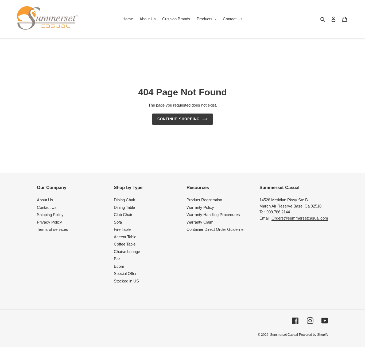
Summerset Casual (284, 335)
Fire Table (122, 229)
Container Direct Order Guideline (215, 229)
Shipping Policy (50, 214)
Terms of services (52, 229)
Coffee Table (124, 244)
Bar (117, 259)
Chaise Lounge (127, 251)
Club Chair (123, 214)
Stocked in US (126, 281)
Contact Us (47, 207)
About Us (45, 200)
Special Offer (125, 273)
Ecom (119, 266)
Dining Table (124, 207)
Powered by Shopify (313, 335)
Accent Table (125, 237)
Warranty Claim (200, 222)
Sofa (118, 222)
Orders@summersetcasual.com (299, 218)
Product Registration (204, 200)
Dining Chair (124, 200)
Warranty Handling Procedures (213, 214)
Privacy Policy (49, 222)
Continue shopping (178, 119)
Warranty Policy (200, 207)
